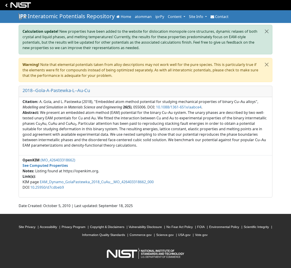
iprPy (159, 16)
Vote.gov (201, 235)
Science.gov (165, 235)
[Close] (266, 31)
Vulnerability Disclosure (145, 227)
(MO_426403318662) (57, 160)
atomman (143, 16)
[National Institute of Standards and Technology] (17, 6)
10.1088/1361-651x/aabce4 (178, 107)
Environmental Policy (224, 227)
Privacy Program (73, 227)
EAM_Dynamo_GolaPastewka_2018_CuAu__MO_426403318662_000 (97, 181)
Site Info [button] (196, 16)
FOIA (201, 227)
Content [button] (175, 16)
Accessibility (48, 227)
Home (126, 16)
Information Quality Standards (103, 235)
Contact (221, 16)
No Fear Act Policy (179, 227)
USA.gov (184, 235)
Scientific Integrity (256, 227)
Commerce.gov (141, 235)
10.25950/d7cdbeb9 (47, 187)
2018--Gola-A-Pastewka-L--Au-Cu (56, 90)
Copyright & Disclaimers (107, 227)
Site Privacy (27, 227)
